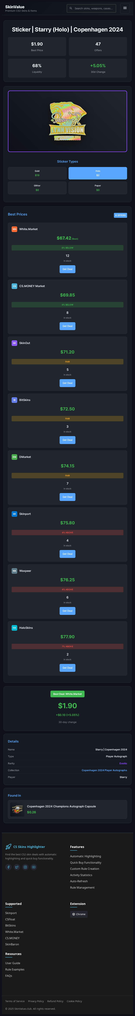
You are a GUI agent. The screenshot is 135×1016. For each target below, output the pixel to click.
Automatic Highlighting (85, 856)
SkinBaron (12, 944)
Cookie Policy (74, 1001)
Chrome (80, 914)
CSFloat (10, 919)
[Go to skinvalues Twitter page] (17, 867)
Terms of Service (15, 1001)
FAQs (8, 976)
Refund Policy (55, 1001)
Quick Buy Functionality (85, 862)
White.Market (14, 932)
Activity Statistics (81, 875)
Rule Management (82, 887)
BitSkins (10, 925)
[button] (37, 173)
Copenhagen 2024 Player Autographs (104, 770)
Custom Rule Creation (84, 869)
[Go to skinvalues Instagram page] (25, 867)
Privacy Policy (36, 1001)
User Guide (12, 963)
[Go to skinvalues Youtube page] (34, 867)
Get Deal (67, 269)
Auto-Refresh (79, 881)
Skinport (11, 913)
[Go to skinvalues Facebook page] (8, 867)
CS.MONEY (12, 938)
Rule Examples (14, 969)
